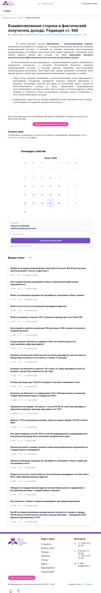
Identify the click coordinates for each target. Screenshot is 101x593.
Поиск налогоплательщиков (21, 578)
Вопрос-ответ (48, 548)
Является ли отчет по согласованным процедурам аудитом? (38, 306)
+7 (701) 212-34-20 (84, 556)
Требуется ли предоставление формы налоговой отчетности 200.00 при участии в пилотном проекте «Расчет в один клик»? (48, 269)
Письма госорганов (33, 18)
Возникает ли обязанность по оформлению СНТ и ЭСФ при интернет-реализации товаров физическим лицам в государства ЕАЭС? (47, 394)
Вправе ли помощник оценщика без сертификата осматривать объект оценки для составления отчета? (48, 461)
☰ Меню (7, 11)
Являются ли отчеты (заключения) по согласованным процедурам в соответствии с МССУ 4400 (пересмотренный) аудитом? (49, 475)
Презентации (47, 571)
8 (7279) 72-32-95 (84, 552)
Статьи (44, 560)
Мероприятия (47, 568)
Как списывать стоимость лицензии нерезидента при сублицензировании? (45, 501)
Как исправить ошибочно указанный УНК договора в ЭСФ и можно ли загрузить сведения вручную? (47, 329)
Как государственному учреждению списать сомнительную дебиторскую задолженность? (44, 283)
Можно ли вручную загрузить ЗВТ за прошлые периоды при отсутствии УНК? (46, 317)
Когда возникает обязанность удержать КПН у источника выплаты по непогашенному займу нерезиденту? (43, 342)
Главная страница (9, 18)
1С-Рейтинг (88, 584)
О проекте (46, 544)
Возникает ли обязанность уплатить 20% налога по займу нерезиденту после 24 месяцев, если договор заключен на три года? (47, 369)
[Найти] (39, 3)
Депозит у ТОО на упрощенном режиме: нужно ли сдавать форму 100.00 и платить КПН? (49, 421)
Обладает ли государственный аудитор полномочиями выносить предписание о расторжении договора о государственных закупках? (47, 489)
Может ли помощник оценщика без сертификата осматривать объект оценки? (47, 295)
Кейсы (44, 564)
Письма (21, 18)
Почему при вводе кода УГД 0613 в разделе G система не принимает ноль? (45, 382)
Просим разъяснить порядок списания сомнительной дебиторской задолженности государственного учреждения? (49, 448)
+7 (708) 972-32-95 (84, 544)
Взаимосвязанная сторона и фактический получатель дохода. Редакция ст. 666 (56, 35)
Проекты (45, 556)
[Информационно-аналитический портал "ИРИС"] (8, 3)
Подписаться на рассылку (50, 240)
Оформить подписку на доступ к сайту (50, 124)
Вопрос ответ (16, 257)
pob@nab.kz (84, 566)
